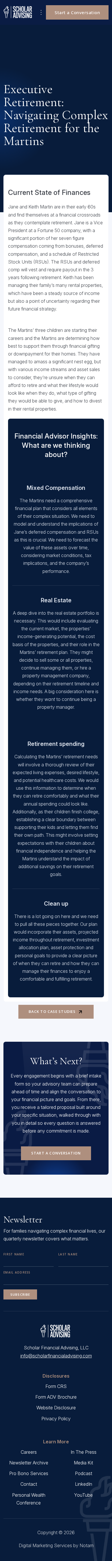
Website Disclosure (56, 1407)
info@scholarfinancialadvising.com (56, 1356)
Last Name (68, 1254)
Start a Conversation (77, 12)
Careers (29, 1452)
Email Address (16, 1272)
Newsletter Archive (28, 1463)
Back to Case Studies (52, 1011)
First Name (13, 1254)
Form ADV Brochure (56, 1397)
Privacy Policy (56, 1418)
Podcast (83, 1473)
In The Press (83, 1452)
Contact (28, 1484)
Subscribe (20, 1294)
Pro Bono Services (28, 1473)
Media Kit (83, 1463)
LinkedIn (83, 1484)
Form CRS (56, 1386)
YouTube (83, 1495)
